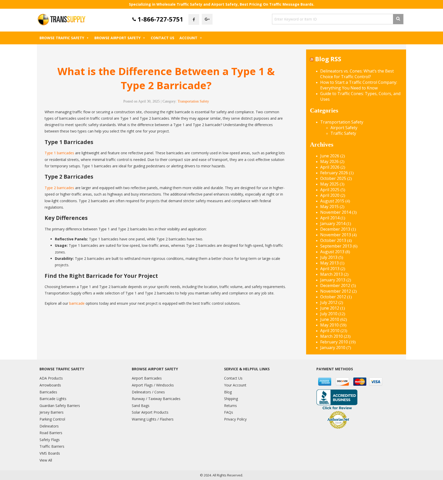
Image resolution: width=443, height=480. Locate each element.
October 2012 (333, 297)
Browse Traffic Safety (61, 37)
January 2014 (332, 223)
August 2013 (332, 251)
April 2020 (329, 195)
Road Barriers (50, 432)
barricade (77, 303)
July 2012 (328, 302)
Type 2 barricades (59, 187)
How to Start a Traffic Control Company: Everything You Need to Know (358, 85)
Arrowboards (50, 385)
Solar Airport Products (150, 412)
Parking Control (52, 419)
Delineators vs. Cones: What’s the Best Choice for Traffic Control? (357, 73)
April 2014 (329, 218)
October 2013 (333, 240)
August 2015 (332, 201)
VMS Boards (49, 453)
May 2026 (329, 161)
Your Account (235, 385)
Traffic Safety (343, 133)
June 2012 (329, 308)
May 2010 (329, 325)
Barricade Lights (52, 398)
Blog (228, 392)
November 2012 (335, 291)
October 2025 (333, 178)
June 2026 (329, 156)
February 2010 (334, 342)
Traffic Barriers (51, 446)
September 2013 (336, 246)
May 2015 (329, 206)
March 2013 (331, 274)
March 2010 (331, 336)
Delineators (49, 426)
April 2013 (329, 268)
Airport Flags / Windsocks (153, 385)
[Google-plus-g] (207, 19)
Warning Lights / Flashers (153, 419)
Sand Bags (140, 405)
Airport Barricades (147, 378)
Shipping (231, 398)
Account (188, 37)
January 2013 (332, 280)
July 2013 (328, 257)
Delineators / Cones (148, 392)
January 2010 (332, 347)
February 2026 (334, 173)
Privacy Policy (235, 419)
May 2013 (329, 263)
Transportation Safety (193, 101)
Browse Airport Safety (117, 37)
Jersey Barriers (51, 412)
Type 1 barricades (59, 152)
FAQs (228, 412)
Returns (230, 405)
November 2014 (335, 212)
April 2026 (329, 167)
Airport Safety (343, 127)
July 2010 (328, 313)
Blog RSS (328, 59)
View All (45, 460)
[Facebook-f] (193, 19)
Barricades (48, 392)
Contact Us (162, 37)
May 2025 (329, 184)
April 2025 (329, 189)
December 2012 (335, 285)
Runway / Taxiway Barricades (156, 398)
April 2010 (329, 330)
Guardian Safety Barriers (59, 405)
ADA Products (51, 378)
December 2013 (335, 229)
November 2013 (335, 235)
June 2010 (329, 319)
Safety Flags (49, 439)
